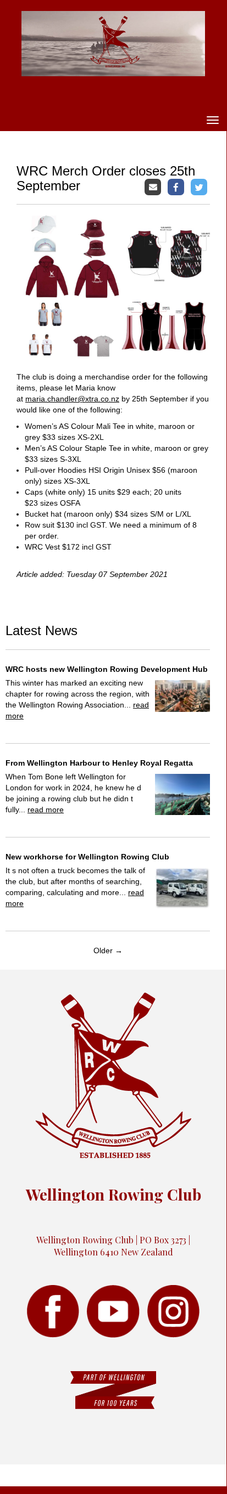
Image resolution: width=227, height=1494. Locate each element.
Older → (108, 950)
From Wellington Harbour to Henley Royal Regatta (99, 763)
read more (45, 809)
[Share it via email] (154, 186)
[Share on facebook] (177, 186)
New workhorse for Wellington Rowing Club (87, 856)
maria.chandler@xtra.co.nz (72, 398)
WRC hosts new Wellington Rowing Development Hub (106, 669)
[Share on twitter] (200, 186)
